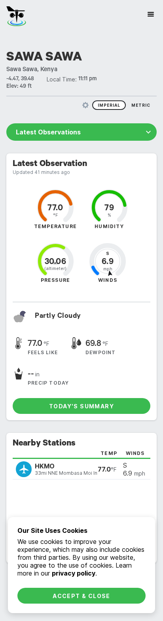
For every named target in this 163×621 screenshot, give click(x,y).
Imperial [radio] (109, 105)
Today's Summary (81, 406)
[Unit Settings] (85, 105)
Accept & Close (81, 596)
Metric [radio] (140, 105)
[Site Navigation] (151, 14)
